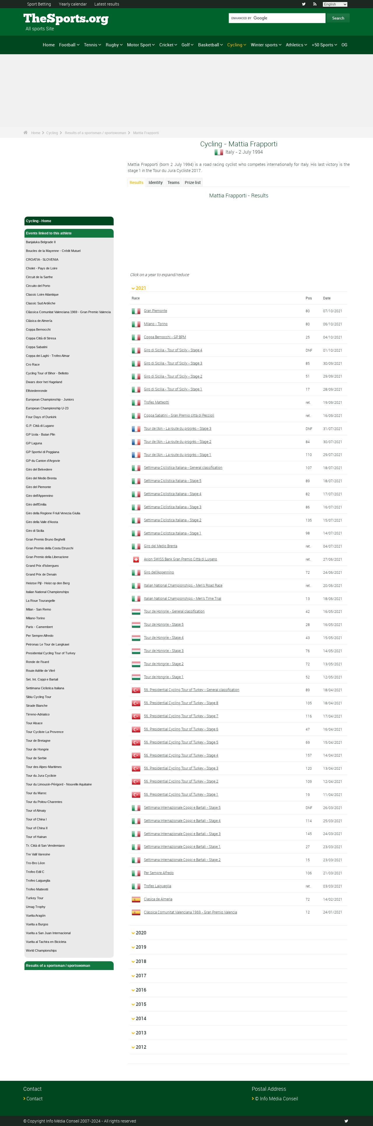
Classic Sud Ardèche (40, 303)
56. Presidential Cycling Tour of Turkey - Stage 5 (181, 742)
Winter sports (264, 45)
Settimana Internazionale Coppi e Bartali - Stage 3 (182, 833)
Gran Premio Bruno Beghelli (45, 539)
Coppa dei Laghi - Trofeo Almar (48, 355)
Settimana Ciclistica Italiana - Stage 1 (172, 533)
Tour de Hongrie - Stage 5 (164, 624)
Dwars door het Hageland (44, 382)
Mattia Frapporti (146, 132)
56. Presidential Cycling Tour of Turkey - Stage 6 (181, 729)
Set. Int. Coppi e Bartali (42, 679)
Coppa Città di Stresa (41, 338)
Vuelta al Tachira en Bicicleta (46, 941)
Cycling (234, 45)
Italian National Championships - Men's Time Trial (182, 598)
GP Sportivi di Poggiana (42, 452)
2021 (141, 288)
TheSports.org (45, 19)
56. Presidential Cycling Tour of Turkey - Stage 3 (181, 768)
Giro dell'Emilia (36, 504)
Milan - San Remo (38, 609)
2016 (141, 990)
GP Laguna (34, 443)
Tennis (90, 45)
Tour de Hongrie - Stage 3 (164, 650)
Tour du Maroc (36, 793)
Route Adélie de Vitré (40, 670)
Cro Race (33, 364)
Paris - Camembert (39, 627)
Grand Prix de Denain (41, 574)
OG (344, 45)
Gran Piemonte (155, 310)
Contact (35, 1098)
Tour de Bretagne (38, 740)
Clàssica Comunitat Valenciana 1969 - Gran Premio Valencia (68, 312)
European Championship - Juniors (50, 399)
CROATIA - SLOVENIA (42, 259)
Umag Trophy (35, 906)
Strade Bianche (36, 705)
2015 (141, 1004)
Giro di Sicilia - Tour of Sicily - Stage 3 (173, 363)
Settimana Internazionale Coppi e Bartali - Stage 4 (182, 820)
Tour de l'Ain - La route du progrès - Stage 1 (177, 454)
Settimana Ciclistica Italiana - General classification (183, 467)
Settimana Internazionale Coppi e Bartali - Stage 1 (182, 846)
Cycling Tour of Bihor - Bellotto (47, 373)
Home (49, 45)
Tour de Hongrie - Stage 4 (164, 637)
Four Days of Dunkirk (41, 417)
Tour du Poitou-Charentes (44, 802)
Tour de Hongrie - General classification (174, 611)
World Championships (41, 950)
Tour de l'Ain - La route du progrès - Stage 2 (177, 441)
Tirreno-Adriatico (38, 714)
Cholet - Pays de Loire (41, 268)
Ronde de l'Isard (37, 662)
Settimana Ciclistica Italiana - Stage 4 (172, 493)
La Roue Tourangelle (40, 600)
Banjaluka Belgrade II (41, 242)
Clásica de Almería (39, 320)
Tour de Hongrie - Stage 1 (164, 676)
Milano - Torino (156, 323)
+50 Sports (322, 45)
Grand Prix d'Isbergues (42, 565)
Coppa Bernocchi (38, 329)
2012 (141, 1047)
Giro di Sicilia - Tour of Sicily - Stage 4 (173, 350)
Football (67, 45)
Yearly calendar (73, 4)
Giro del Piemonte (38, 487)
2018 (141, 961)
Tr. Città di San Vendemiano (45, 845)
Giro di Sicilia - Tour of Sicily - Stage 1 (173, 389)
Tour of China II (36, 828)
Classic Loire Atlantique (42, 294)
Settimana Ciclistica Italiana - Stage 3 (172, 506)
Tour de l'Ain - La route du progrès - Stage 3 (177, 428)
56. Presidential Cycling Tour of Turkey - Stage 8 (181, 702)
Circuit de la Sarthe (39, 277)
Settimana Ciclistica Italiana (45, 688)
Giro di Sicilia (35, 530)
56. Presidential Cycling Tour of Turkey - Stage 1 (181, 794)
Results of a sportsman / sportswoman (95, 132)
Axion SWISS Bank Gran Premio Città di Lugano (180, 559)
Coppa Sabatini (36, 347)
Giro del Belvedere (39, 469)
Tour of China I (36, 819)
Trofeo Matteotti (37, 889)
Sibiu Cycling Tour (38, 697)
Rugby (112, 45)
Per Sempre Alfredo (39, 635)
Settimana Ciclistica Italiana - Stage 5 (172, 480)
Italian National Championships (47, 592)
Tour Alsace (34, 723)
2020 (141, 932)
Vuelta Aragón (35, 915)
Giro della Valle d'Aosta (42, 522)
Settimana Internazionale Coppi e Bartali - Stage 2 (182, 859)
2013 (141, 1032)
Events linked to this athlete (49, 233)
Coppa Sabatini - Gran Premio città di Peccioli (179, 415)
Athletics (294, 45)
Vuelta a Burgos (37, 924)
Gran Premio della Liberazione (47, 557)
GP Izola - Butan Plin (40, 434)
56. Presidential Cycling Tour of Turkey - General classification (191, 689)
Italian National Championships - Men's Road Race (183, 585)
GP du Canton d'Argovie (43, 460)
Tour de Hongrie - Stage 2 (164, 663)
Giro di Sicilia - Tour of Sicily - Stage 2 (173, 376)
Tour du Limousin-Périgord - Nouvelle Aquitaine (59, 784)
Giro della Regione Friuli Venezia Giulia (53, 513)
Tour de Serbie (36, 758)
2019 (141, 947)
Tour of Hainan (36, 837)
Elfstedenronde (36, 390)
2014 (141, 1018)
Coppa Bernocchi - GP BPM (165, 336)
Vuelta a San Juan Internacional (48, 933)
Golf (186, 45)
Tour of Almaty (36, 810)
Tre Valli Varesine (38, 854)
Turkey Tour (34, 898)
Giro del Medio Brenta (41, 478)
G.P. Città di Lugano (40, 425)
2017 (141, 975)
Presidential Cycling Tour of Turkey (50, 653)
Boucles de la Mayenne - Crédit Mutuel (53, 250)
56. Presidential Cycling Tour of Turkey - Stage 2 (181, 781)
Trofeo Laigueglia (38, 880)
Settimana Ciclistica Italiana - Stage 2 (172, 520)
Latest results (106, 4)
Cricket (166, 45)
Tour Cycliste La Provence (45, 732)
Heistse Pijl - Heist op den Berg (48, 583)
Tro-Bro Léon (35, 863)
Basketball (208, 45)
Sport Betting (39, 4)
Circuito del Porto (38, 285)
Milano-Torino (35, 618)
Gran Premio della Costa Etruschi (49, 548)
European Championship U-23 (47, 408)
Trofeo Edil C (35, 872)
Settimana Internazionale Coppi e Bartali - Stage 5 (182, 807)
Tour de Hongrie (37, 749)
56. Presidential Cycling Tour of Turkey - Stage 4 (181, 755)
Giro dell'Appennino (39, 495)
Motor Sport (139, 45)
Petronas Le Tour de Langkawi (47, 644)
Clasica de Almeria (158, 899)
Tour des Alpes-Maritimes (44, 767)
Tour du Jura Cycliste (41, 775)
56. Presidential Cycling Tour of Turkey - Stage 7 (181, 715)
